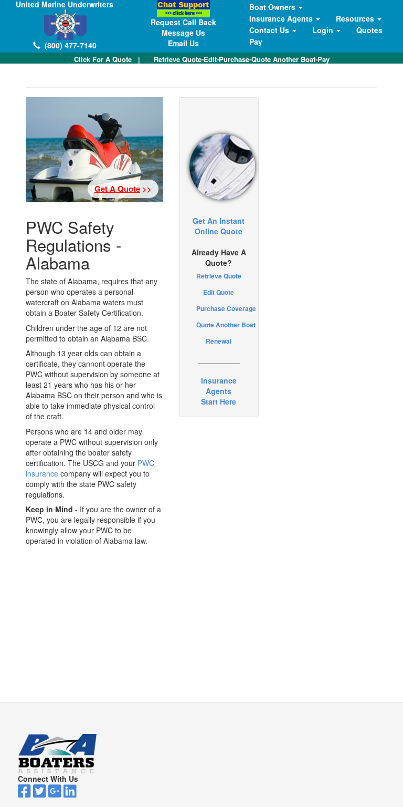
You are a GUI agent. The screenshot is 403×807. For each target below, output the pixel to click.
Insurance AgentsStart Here (219, 391)
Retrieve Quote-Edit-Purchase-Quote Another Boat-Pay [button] (242, 59)
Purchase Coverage (226, 308)
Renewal (218, 341)
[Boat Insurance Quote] (218, 167)
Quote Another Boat (226, 324)
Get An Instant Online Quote (219, 225)
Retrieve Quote (218, 276)
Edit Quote (218, 292)
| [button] (107, 59)
